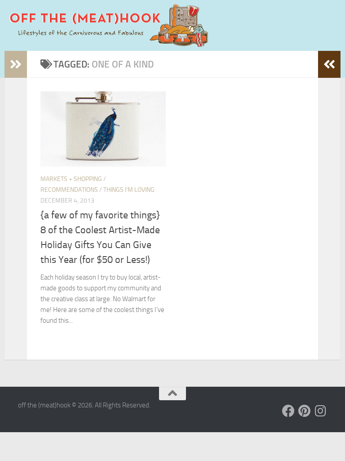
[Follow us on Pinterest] (304, 411)
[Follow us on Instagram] (320, 411)
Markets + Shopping (71, 179)
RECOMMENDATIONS (69, 190)
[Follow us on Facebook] (288, 411)
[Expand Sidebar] (15, 64)
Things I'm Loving (129, 190)
